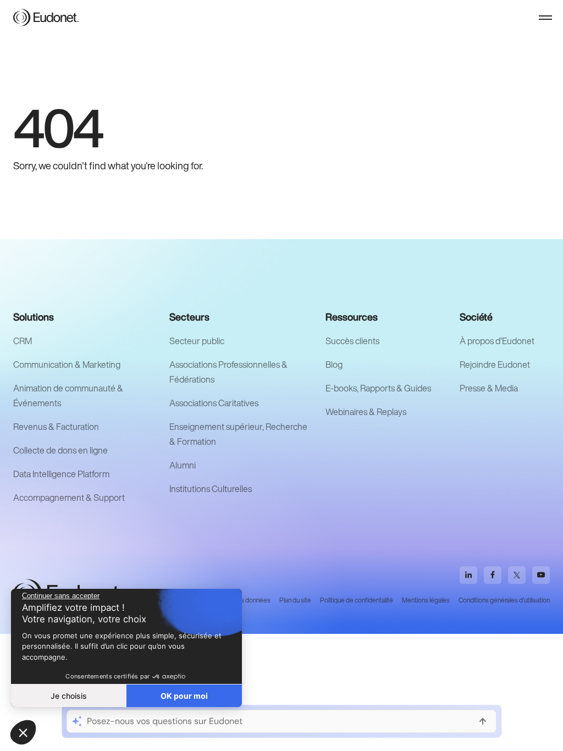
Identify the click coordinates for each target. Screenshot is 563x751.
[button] (545, 17)
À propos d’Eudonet (497, 340)
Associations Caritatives (213, 403)
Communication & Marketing (66, 364)
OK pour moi (184, 695)
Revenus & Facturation (56, 426)
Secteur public (196, 340)
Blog (334, 364)
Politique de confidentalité (356, 600)
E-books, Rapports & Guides (378, 388)
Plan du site (295, 600)
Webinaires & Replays (365, 411)
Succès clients (352, 340)
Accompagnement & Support (69, 497)
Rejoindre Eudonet (495, 364)
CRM (22, 340)
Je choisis (69, 695)
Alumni (182, 465)
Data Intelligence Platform (61, 474)
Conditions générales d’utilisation (504, 600)
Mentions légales (426, 600)
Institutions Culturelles (210, 488)
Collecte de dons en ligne (60, 450)
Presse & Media (489, 388)
